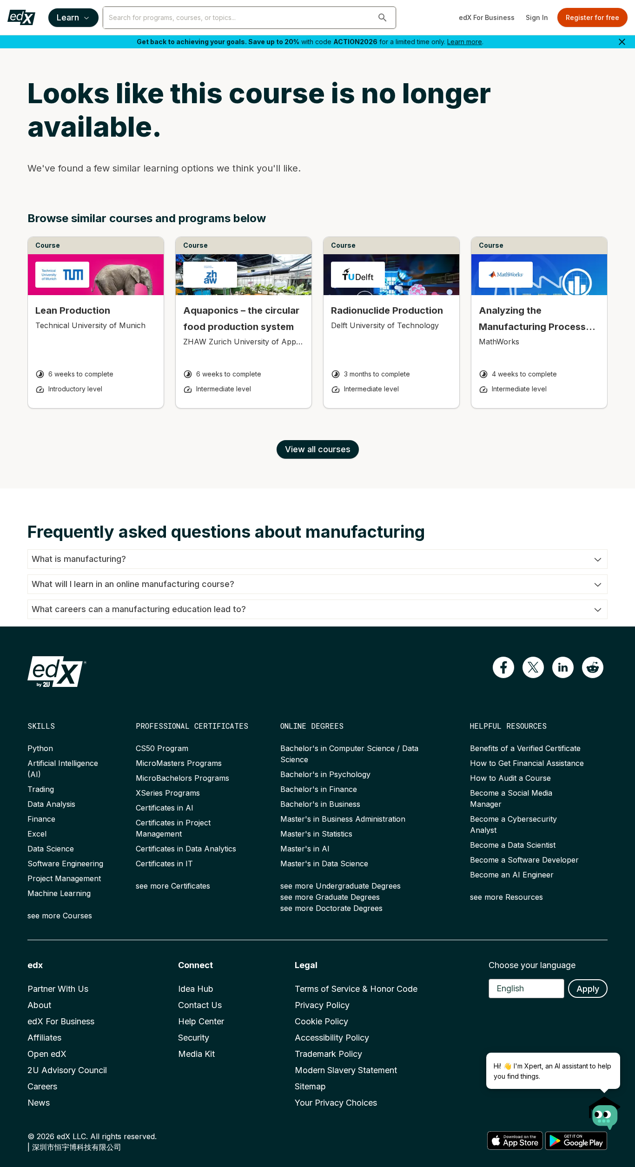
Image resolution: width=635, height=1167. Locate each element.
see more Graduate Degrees (330, 897)
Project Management (64, 878)
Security (193, 1037)
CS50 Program (162, 748)
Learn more (464, 42)
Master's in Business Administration (342, 819)
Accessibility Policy (332, 1037)
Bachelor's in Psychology (325, 774)
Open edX (46, 1054)
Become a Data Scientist (513, 845)
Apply (587, 989)
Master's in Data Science (324, 863)
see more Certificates (173, 885)
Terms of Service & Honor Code (356, 989)
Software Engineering (65, 863)
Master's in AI (305, 848)
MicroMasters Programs (179, 763)
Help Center (201, 1021)
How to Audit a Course (510, 778)
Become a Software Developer (524, 859)
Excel (36, 833)
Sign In (537, 17)
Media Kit (196, 1054)
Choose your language (532, 965)
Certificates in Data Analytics (186, 848)
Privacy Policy (322, 1005)
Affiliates (44, 1037)
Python (40, 748)
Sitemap (310, 1086)
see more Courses (59, 915)
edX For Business (487, 17)
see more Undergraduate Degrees (340, 885)
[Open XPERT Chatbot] (605, 1110)
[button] (382, 17)
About (39, 1005)
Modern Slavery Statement (346, 1070)
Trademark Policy (328, 1054)
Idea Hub (195, 989)
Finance (41, 819)
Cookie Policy (321, 1021)
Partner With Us (57, 989)
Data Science (50, 848)
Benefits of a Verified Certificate (525, 748)
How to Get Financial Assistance (527, 763)
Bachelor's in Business (320, 804)
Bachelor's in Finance (318, 789)
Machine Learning (59, 893)
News (38, 1103)
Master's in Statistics (316, 833)
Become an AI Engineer (512, 874)
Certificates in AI (164, 807)
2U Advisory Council (67, 1070)
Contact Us (200, 1005)
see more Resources (506, 897)
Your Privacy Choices (336, 1103)
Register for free (592, 17)
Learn (68, 17)
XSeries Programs (168, 793)
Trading (40, 789)
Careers (42, 1086)
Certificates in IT (164, 863)
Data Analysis (51, 804)
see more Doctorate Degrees (331, 908)
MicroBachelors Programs (182, 778)
